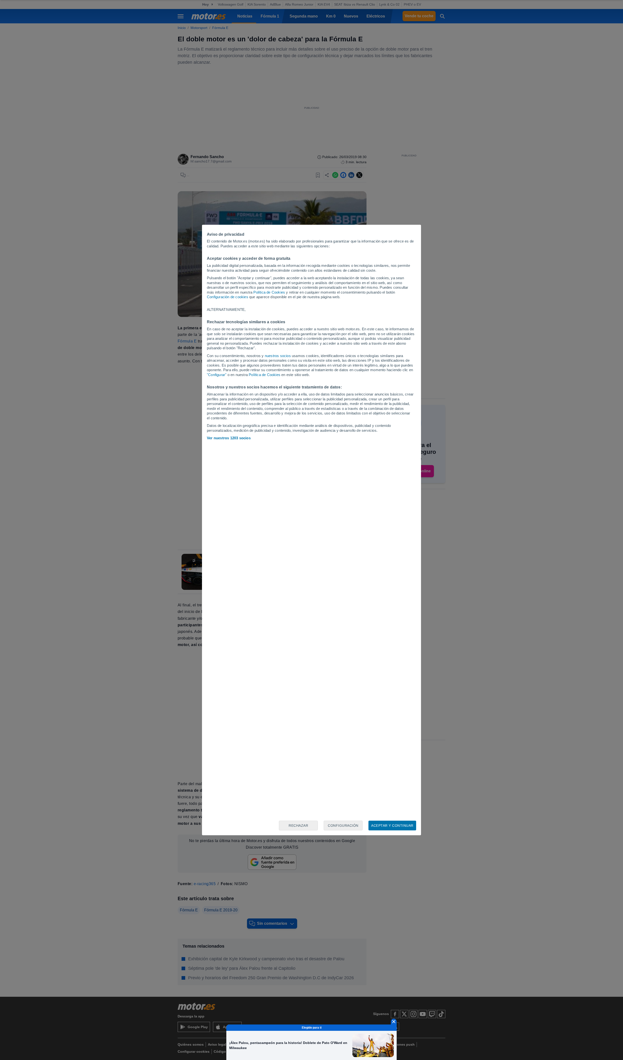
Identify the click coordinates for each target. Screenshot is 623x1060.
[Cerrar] (394, 1021)
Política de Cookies (269, 292)
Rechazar (298, 825)
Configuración (343, 825)
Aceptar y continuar (392, 825)
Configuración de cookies (227, 297)
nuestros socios (278, 356)
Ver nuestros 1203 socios (229, 438)
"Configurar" (216, 375)
